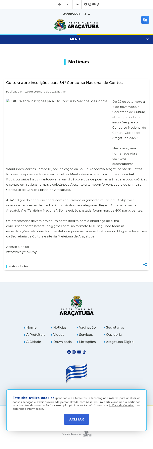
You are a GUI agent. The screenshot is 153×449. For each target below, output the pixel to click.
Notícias (60, 327)
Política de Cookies (121, 405)
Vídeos (58, 335)
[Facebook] (86, 4)
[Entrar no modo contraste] (59, 4)
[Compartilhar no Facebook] (145, 244)
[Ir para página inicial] (76, 25)
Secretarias (115, 327)
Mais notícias (18, 266)
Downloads (62, 342)
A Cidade (33, 342)
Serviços (86, 335)
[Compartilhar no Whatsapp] (145, 257)
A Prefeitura (35, 335)
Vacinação (87, 327)
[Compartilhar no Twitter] (145, 250)
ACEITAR (76, 419)
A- (68, 4)
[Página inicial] (77, 306)
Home (31, 327)
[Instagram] (90, 4)
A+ (77, 4)
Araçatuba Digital (120, 342)
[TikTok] (98, 4)
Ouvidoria (114, 335)
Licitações (87, 342)
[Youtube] (94, 4)
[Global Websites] (77, 433)
